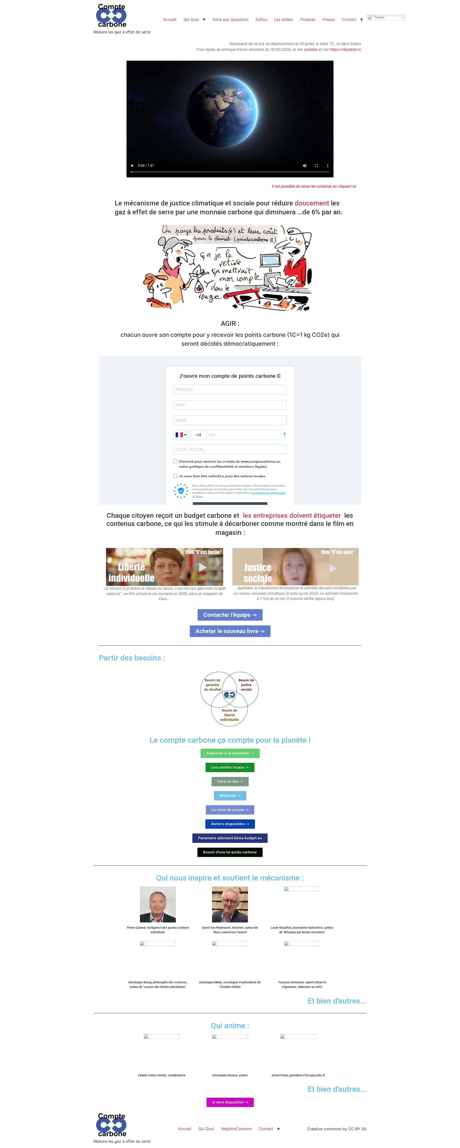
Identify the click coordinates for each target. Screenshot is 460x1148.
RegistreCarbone (236, 1128)
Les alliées (283, 19)
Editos (261, 19)
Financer (308, 19)
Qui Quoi (191, 19)
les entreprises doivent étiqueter (293, 515)
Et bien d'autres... (337, 1089)
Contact (349, 19)
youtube (310, 49)
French (379, 17)
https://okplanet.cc (345, 49)
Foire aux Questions (230, 19)
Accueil (169, 19)
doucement (313, 203)
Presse (329, 19)
